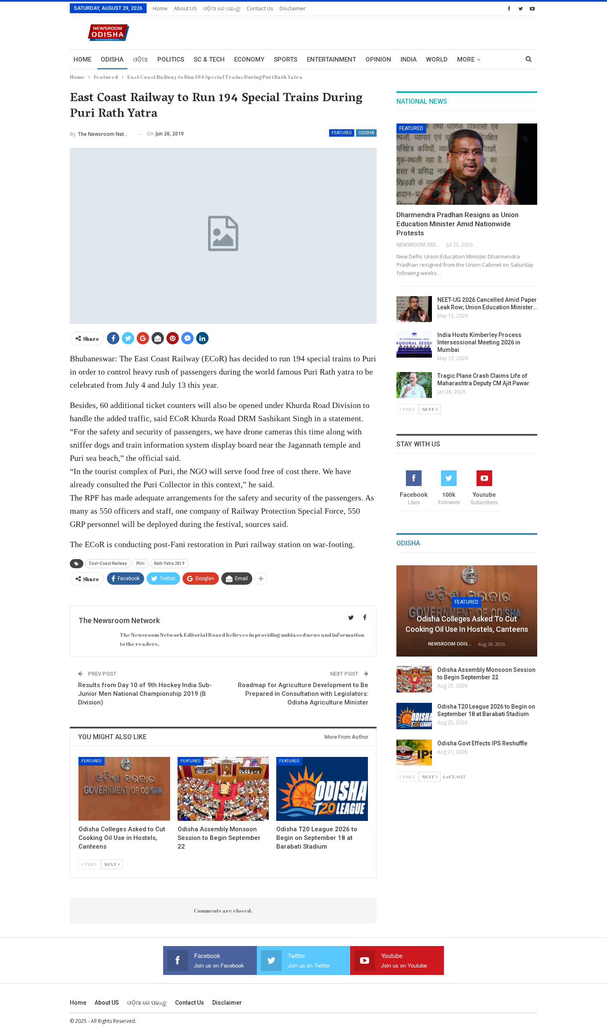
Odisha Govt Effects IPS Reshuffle (482, 743)
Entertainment (331, 59)
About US (185, 8)
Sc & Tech (209, 59)
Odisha (112, 59)
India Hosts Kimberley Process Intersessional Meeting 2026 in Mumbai (479, 342)
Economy (249, 59)
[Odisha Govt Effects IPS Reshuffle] (414, 753)
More (465, 59)
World (437, 59)
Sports (285, 59)
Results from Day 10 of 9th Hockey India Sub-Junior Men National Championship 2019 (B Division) (145, 693)
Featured (342, 132)
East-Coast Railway (108, 563)
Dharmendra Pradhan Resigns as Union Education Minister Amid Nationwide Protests (457, 224)
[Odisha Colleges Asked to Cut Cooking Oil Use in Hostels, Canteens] (124, 789)
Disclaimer (293, 8)
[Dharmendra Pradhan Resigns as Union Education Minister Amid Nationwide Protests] (466, 164)
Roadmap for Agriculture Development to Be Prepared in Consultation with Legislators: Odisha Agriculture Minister (303, 693)
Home (160, 8)
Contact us (260, 8)
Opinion (378, 59)
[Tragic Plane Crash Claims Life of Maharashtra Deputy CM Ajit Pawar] (414, 385)
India (409, 59)
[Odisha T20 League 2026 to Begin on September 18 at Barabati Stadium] (322, 789)
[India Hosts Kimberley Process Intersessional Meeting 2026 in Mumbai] (414, 344)
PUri (140, 563)
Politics (170, 59)
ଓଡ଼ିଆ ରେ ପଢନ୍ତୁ (221, 8)
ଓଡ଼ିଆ (140, 59)
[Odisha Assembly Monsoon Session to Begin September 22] (223, 789)
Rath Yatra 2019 (169, 563)
